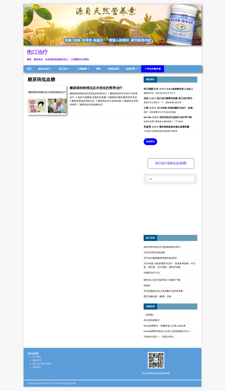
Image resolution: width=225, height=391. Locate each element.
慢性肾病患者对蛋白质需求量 (174, 126)
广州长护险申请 (153, 68)
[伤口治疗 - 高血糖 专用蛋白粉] (112, 43)
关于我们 (37, 357)
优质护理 (130, 68)
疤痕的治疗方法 (152, 272)
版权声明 (37, 360)
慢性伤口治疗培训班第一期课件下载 (162, 280)
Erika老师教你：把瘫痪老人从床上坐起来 (165, 325)
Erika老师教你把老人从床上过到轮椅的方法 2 (167, 331)
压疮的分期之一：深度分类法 (159, 336)
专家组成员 (113, 68)
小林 (146, 107)
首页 (29, 68)
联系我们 (37, 367)
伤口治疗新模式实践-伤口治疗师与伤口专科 (179, 98)
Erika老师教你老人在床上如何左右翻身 (187, 89)
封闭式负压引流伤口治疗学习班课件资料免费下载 (185, 117)
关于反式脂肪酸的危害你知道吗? (160, 258)
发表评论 (150, 141)
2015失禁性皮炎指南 (154, 252)
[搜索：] (170, 179)
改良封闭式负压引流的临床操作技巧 (162, 247)
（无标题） (149, 314)
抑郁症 (147, 285)
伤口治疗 (63, 68)
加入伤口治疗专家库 (42, 363)
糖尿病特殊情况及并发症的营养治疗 (96, 88)
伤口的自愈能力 (152, 320)
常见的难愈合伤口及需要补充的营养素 (163, 291)
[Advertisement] (168, 209)
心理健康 (82, 68)
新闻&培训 (43, 68)
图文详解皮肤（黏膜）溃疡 (157, 296)
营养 (98, 68)
